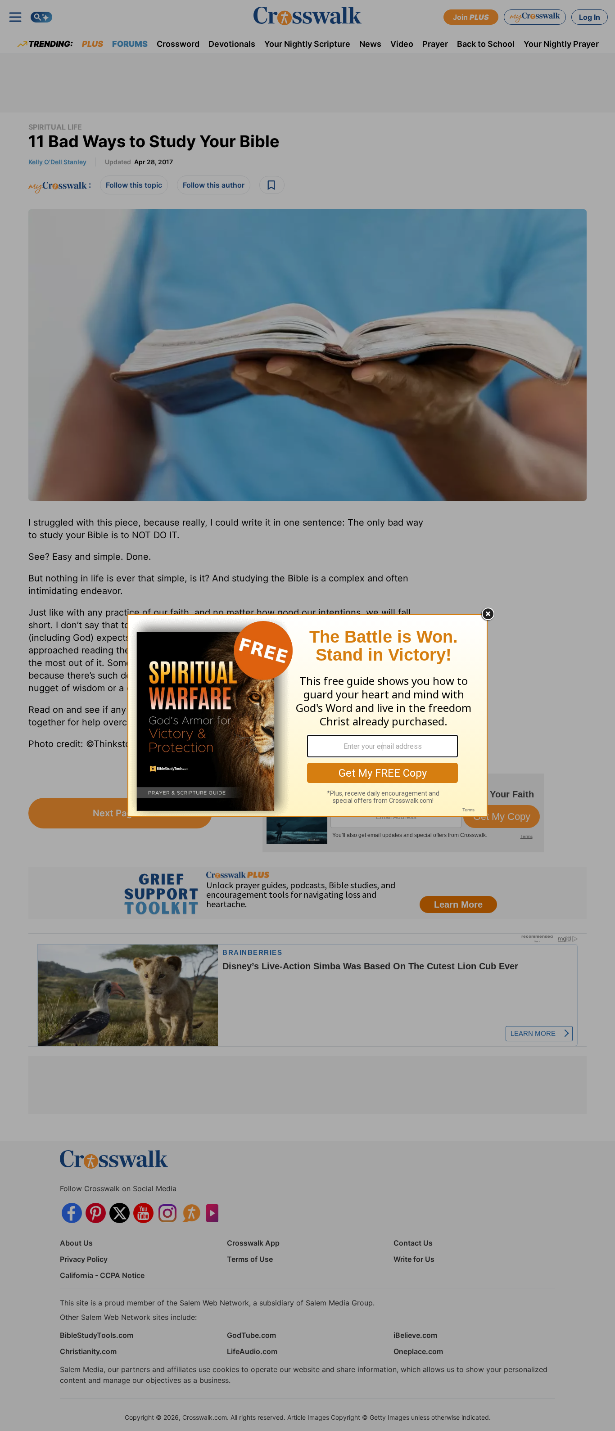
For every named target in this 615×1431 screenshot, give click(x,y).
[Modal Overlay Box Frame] (307, 715)
